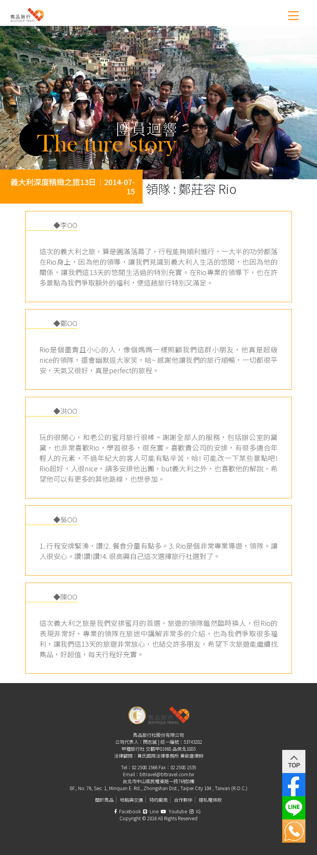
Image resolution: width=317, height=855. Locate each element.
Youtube (177, 811)
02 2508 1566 (144, 767)
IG (198, 811)
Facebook (129, 811)
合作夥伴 (183, 799)
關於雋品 (104, 799)
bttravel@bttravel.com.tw (167, 774)
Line (153, 811)
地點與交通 (131, 799)
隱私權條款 (210, 799)
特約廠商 (158, 799)
